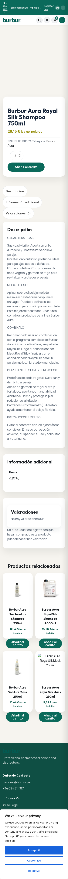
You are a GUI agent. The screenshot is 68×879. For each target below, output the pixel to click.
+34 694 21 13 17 (5, 7)
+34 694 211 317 (13, 788)
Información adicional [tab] (22, 202)
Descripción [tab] (15, 191)
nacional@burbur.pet (17, 782)
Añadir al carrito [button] (17, 643)
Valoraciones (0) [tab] (18, 213)
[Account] (47, 20)
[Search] (39, 20)
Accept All (34, 850)
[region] (34, 844)
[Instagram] (57, 8)
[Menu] (62, 20)
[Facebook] (63, 8)
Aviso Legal (10, 805)
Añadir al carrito (26, 167)
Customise (34, 860)
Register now (49, 8)
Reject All (34, 871)
